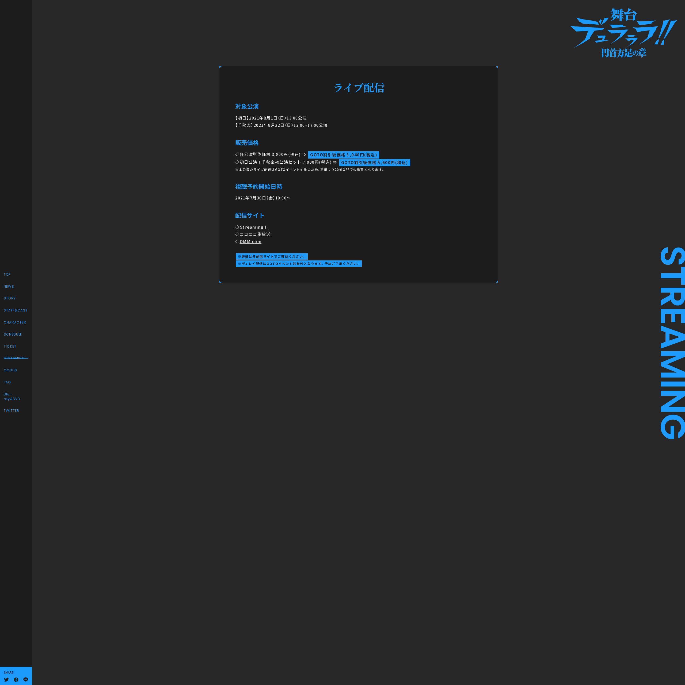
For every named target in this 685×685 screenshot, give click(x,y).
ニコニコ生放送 (255, 234)
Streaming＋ (254, 227)
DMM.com (251, 241)
